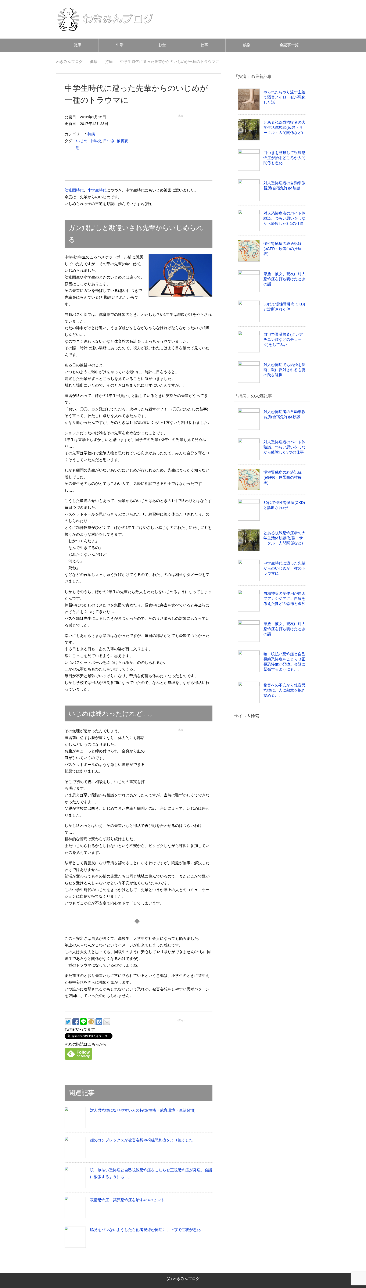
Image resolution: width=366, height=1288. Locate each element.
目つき (109, 141)
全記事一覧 (289, 45)
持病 (91, 134)
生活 (119, 45)
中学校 (95, 141)
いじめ (81, 141)
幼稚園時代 (74, 190)
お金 (162, 45)
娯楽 (247, 45)
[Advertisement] (180, 145)
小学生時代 (97, 190)
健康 (77, 45)
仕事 (204, 45)
